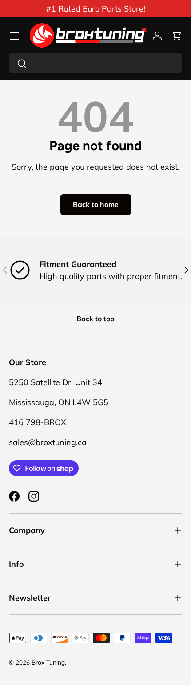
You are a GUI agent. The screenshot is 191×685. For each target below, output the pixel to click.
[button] (177, 36)
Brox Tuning (48, 662)
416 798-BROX (37, 422)
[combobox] (95, 63)
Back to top (95, 318)
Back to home (96, 204)
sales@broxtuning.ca (48, 442)
